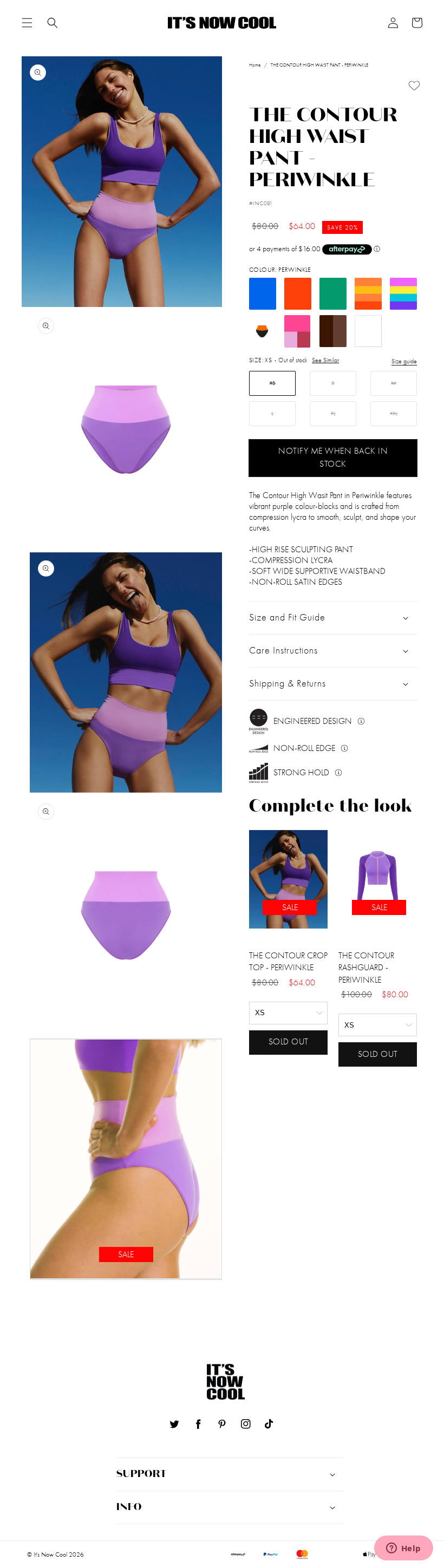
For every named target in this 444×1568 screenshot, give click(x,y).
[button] (27, 22)
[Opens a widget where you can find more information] (403, 1549)
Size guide (404, 361)
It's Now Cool (50, 1554)
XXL (393, 413)
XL (333, 413)
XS (273, 383)
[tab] (27, 22)
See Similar (325, 360)
